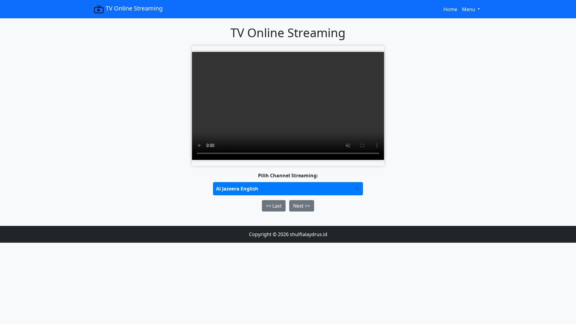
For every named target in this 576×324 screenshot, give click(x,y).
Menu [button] (469, 9)
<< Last (274, 205)
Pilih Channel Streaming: (288, 175)
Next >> (301, 205)
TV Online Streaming (133, 8)
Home (451, 9)
